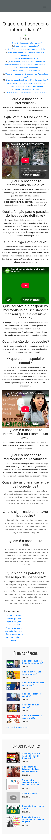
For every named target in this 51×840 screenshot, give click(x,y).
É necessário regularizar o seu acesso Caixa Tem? (31, 782)
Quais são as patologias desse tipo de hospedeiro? (27, 92)
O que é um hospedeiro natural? (26, 71)
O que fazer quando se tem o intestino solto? (33, 662)
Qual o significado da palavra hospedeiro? (27, 86)
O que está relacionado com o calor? (33, 684)
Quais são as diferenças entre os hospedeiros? (27, 83)
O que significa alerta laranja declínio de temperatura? (32, 755)
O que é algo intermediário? (26, 58)
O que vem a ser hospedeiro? (26, 46)
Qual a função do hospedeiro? (26, 68)
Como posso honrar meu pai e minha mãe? (15, 637)
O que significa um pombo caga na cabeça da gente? (33, 819)
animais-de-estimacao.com (18, 727)
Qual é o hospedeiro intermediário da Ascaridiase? (27, 80)
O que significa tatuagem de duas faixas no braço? (30, 769)
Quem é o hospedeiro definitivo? (27, 89)
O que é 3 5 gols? (30, 793)
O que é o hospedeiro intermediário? (27, 43)
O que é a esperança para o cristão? (32, 717)
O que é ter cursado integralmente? (31, 673)
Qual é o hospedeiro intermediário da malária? (26, 49)
